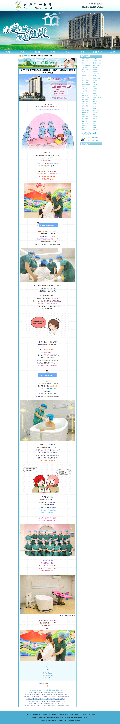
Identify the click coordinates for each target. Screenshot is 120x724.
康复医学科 (85, 116)
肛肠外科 (95, 108)
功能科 (84, 129)
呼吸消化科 (85, 95)
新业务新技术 (97, 52)
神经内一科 (85, 99)
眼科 (94, 114)
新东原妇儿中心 (97, 76)
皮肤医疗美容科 (86, 58)
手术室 (84, 86)
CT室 (94, 123)
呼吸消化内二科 (97, 97)
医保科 (94, 91)
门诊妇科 (95, 58)
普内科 (94, 106)
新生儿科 (95, 121)
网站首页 (33, 56)
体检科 (84, 93)
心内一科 (95, 95)
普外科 (84, 108)
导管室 (94, 86)
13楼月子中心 (96, 73)
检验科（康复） (97, 78)
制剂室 (84, 76)
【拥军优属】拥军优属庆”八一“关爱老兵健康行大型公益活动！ (45, 699)
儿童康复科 (85, 123)
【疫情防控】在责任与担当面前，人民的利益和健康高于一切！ (45, 701)
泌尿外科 (95, 112)
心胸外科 (95, 88)
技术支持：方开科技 (90, 714)
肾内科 (94, 104)
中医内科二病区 (97, 65)
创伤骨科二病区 (86, 80)
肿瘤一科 (95, 101)
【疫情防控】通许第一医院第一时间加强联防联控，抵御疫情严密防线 (45, 694)
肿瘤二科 (84, 104)
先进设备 (113, 52)
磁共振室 (84, 125)
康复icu (95, 80)
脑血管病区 (85, 69)
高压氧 (84, 71)
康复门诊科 (96, 129)
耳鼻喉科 (95, 69)
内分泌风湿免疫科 (86, 65)
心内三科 (84, 91)
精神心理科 (85, 106)
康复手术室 (96, 82)
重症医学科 (85, 101)
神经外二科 (85, 112)
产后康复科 (85, 119)
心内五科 (84, 88)
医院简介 (23, 52)
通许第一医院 (48, 56)
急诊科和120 (96, 67)
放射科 (84, 127)
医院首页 (7, 52)
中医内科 (84, 67)
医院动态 (53, 52)
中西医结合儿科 (97, 63)
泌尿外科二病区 (97, 61)
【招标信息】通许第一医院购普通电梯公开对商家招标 (46, 690)
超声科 (94, 125)
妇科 (83, 78)
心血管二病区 (85, 97)
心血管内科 (96, 84)
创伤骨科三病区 (86, 84)
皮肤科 (94, 93)
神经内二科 (96, 99)
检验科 (94, 127)
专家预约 (83, 52)
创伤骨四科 (96, 71)
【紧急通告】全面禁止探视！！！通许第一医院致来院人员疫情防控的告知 (45, 697)
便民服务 (37, 52)
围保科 (84, 63)
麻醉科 (84, 114)
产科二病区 (96, 116)
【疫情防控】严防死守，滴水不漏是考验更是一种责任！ (45, 692)
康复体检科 (85, 82)
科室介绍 (67, 52)
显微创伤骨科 (85, 110)
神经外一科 (96, 110)
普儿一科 (95, 119)
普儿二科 (84, 121)
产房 (83, 73)
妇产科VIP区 (85, 61)
